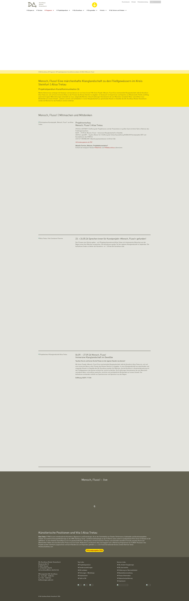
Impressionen (83, 575)
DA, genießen (91, 10)
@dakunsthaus (110, 147)
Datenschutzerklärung (125, 578)
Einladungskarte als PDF (84, 142)
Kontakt (134, 2)
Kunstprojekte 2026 (95, 550)
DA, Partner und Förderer (117, 10)
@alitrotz (98, 147)
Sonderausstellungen (86, 567)
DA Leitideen (83, 570)
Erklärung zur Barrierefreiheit (127, 570)
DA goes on (31, 10)
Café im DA (82, 578)
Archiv (103, 10)
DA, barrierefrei (123, 567)
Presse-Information (124, 575)
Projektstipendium (63, 10)
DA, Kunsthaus (78, 10)
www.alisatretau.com (46, 546)
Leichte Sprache (126, 2)
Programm (49, 10)
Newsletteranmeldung (143, 2)
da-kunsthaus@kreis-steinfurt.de (48, 570)
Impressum (122, 581)
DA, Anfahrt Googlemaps (126, 565)
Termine (40, 10)
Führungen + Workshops (86, 573)
